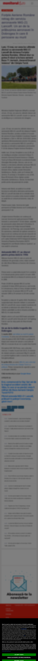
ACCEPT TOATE (19, 654)
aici (24, 635)
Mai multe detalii (24, 628)
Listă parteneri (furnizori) (6, 651)
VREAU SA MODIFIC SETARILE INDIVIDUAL (19, 657)
